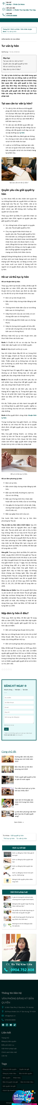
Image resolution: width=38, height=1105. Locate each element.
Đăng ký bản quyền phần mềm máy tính (22, 880)
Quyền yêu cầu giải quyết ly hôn (15, 63)
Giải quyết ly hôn (17, 835)
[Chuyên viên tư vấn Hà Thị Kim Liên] (19, 954)
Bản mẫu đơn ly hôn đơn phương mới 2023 (24, 768)
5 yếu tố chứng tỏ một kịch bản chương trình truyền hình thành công (23, 898)
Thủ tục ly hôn (9, 838)
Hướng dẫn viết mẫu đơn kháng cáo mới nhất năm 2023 (24, 759)
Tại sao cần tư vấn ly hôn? (13, 61)
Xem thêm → (19, 822)
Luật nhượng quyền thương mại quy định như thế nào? (23, 918)
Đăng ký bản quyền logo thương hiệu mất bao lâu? (23, 905)
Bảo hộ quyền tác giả (10, 1082)
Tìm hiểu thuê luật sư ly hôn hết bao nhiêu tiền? (25, 789)
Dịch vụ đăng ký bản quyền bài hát (22, 860)
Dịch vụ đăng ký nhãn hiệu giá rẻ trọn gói (23, 854)
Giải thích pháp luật (9, 1048)
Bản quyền (6, 1077)
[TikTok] (14, 1024)
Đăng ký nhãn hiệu (9, 1073)
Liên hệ (4, 1055)
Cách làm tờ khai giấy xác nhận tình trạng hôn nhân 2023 (24, 802)
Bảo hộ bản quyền (25, 1073)
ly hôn (22, 132)
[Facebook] (3, 1024)
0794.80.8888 (11, 15)
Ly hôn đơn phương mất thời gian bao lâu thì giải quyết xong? (25, 814)
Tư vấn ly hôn (21, 838)
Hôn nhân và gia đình (11, 39)
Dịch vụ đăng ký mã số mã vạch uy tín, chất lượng (22, 874)
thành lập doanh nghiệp (11, 1090)
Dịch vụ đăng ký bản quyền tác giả (22, 867)
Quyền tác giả (24, 1069)
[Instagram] (7, 1024)
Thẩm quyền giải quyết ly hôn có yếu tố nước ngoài (25, 778)
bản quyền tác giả (9, 1086)
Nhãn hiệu (17, 1077)
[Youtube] (10, 1024)
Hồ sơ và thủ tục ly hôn (12, 66)
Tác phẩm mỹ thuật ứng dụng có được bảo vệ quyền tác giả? (23, 911)
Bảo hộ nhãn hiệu (27, 1082)
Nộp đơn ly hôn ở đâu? (12, 69)
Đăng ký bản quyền (9, 1041)
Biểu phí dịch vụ (8, 1045)
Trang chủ (5, 1037)
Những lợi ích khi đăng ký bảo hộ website (22, 925)
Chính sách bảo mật (9, 735)
